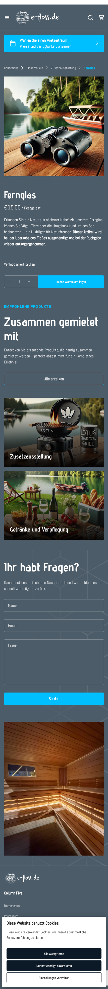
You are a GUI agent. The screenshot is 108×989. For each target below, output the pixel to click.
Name (12, 605)
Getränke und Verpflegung (39, 529)
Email (12, 625)
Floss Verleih (34, 68)
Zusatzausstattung (63, 68)
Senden (54, 698)
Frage (12, 645)
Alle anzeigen (54, 379)
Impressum (11, 916)
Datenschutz (12, 905)
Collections (11, 68)
